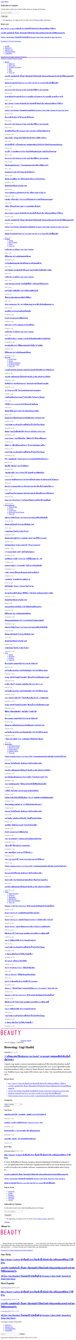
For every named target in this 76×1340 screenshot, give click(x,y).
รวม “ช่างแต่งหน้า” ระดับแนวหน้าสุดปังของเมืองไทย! (23, 839)
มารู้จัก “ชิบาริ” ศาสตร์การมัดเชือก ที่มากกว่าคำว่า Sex (24, 684)
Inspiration (8, 744)
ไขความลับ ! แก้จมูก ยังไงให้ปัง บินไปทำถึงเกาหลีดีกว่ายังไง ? (26, 138)
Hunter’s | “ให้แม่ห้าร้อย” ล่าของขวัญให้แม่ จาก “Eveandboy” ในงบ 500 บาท (31, 988)
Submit (22, 1334)
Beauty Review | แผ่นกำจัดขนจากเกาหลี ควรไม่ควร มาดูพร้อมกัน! (27, 926)
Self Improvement (14, 746)
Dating (11, 655)
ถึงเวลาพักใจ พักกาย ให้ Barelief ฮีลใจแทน (19, 117)
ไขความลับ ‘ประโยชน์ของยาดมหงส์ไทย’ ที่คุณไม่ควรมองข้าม (26, 880)
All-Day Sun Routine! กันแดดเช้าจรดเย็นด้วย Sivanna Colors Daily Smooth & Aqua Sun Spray (31, 37)
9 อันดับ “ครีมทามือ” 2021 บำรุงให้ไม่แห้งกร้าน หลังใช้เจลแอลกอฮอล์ (29, 199)
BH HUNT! (12, 899)
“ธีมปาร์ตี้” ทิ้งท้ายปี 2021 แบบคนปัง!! (17, 845)
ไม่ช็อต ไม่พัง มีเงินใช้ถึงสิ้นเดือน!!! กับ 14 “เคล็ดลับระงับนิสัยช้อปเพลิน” (29, 797)
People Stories (13, 749)
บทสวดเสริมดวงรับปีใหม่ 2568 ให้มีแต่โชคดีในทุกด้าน (23, 607)
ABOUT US (9, 50)
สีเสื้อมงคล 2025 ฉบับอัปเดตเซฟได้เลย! (18, 256)
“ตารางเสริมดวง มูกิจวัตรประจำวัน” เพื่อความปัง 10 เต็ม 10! (25, 192)
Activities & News (9, 1151)
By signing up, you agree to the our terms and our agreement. (27, 20)
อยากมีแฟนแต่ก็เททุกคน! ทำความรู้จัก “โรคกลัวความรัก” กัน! (26, 777)
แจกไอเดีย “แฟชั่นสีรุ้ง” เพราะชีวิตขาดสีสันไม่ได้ (21, 290)
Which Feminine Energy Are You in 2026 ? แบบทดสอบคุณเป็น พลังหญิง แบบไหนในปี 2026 (35, 756)
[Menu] (1, 43)
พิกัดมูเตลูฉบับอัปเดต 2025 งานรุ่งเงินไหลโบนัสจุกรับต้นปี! (24, 620)
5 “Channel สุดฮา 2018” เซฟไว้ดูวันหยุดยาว (19, 552)
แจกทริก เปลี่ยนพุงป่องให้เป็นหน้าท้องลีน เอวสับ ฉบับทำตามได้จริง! (28, 377)
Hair (10, 69)
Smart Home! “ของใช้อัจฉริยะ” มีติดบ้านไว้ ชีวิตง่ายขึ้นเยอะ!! (26, 438)
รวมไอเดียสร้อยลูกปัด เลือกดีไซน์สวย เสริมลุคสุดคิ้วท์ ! (23, 263)
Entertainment (9, 505)
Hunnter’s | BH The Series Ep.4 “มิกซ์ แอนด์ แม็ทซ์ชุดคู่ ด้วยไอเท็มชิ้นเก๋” (30, 906)
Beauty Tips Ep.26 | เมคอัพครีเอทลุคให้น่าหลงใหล (22, 913)
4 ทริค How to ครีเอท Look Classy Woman (19, 249)
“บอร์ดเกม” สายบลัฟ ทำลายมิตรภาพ (17, 579)
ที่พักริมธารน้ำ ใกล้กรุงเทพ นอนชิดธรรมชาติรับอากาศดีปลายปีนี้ (27, 933)
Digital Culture (13, 751)
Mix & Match (13, 242)
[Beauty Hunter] (11, 58)
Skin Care (12, 65)
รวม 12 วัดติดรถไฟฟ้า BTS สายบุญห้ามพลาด (20, 940)
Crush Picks (12, 510)
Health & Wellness (14, 363)
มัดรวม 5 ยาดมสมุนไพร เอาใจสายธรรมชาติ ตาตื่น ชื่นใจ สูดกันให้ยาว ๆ (29, 486)
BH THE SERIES (14, 901)
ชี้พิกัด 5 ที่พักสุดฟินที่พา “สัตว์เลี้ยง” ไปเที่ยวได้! (21, 711)
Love (6, 653)
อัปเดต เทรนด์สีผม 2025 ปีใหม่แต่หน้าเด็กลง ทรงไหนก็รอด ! (25, 179)
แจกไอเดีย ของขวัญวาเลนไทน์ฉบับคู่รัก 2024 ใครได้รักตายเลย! (26, 670)
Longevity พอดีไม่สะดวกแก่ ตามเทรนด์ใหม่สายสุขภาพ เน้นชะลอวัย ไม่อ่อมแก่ (31, 479)
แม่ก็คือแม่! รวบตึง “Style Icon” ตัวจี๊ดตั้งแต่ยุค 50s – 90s (23, 559)
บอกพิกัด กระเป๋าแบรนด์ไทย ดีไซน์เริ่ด (18, 311)
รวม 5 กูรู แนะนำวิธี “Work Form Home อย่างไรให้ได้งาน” (25, 859)
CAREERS (8, 53)
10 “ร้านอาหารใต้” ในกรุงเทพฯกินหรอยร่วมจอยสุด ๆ (23, 390)
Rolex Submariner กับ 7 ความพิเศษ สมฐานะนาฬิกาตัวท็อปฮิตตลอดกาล (29, 304)
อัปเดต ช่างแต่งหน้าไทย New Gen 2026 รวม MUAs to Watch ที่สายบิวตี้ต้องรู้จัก (31, 83)
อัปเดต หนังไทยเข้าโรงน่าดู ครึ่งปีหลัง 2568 (19, 524)
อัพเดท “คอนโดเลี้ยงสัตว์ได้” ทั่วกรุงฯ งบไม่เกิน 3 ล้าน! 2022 (25, 431)
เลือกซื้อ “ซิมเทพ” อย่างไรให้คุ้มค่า (17, 466)
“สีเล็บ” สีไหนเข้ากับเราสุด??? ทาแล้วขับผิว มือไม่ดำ (23, 206)
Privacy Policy (39, 20)
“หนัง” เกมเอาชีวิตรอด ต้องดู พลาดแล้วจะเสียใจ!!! (22, 572)
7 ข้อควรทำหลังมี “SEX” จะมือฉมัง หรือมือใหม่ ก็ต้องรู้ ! (24, 739)
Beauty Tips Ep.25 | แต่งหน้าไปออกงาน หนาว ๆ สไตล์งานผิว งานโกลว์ (29, 919)
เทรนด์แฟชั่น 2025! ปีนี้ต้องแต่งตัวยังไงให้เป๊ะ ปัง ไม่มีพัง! (24, 345)
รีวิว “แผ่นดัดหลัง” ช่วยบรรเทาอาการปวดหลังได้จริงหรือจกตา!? (26, 459)
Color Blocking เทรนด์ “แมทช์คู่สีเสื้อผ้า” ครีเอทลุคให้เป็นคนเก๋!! (27, 284)
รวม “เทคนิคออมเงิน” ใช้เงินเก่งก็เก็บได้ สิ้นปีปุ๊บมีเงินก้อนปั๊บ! (26, 784)
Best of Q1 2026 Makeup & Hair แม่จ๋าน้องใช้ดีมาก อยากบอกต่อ (26, 90)
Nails (10, 71)
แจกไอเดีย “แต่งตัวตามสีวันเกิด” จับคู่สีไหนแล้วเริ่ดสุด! (23, 818)
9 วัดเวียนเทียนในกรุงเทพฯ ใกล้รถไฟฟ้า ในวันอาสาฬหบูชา (25, 397)
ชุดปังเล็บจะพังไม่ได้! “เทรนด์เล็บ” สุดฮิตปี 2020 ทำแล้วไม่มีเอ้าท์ (25, 1114)
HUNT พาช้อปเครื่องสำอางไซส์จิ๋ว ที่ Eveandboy (21, 981)
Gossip (11, 509)
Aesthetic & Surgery (15, 67)
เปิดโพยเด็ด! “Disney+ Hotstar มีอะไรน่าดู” (19, 586)
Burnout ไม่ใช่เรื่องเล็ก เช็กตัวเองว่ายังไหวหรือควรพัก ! (23, 763)
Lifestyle (7, 357)
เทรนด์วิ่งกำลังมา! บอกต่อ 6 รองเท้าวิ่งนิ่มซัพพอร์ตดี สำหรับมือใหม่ (27, 338)
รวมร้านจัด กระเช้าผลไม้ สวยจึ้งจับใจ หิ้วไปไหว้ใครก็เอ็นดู (24, 424)
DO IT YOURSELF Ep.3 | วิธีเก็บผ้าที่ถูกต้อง (20, 967)
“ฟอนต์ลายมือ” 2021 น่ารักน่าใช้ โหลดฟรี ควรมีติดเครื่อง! (24, 472)
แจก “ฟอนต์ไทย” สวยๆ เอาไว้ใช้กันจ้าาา (19, 852)
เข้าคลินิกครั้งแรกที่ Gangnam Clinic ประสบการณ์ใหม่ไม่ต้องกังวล (27, 131)
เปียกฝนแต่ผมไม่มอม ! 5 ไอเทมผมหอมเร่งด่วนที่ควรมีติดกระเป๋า (26, 165)
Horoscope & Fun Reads (16, 512)
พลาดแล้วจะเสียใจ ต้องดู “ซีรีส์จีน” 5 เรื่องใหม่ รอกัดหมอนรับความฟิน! (29, 593)
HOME (7, 46)
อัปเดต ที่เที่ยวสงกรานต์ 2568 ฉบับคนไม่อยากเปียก (22, 411)
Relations (12, 656)
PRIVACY (8, 48)
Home (13, 1042)
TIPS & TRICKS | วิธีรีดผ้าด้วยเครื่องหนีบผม (20, 974)
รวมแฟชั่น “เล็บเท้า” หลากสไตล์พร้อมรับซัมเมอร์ (20, 1139)
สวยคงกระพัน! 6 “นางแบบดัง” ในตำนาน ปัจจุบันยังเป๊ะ (23, 565)
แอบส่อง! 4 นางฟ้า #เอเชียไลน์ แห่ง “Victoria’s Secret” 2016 (23, 1122)
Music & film (13, 507)
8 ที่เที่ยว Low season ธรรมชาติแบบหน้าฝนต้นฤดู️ (21, 404)
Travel (11, 361)
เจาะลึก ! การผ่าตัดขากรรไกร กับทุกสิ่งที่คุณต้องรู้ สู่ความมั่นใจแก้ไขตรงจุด (30, 151)
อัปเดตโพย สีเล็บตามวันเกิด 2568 (16, 186)
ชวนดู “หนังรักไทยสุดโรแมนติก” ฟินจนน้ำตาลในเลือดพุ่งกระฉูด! (27, 677)
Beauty (7, 62)
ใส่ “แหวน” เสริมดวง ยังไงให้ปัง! (16, 961)
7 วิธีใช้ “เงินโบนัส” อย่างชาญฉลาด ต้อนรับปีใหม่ (22, 791)
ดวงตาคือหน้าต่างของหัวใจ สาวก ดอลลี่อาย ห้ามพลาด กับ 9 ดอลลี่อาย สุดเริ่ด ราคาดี (34, 96)
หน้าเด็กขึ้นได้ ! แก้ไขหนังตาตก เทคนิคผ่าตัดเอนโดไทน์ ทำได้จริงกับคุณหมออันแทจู (33, 144)
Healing (11, 658)
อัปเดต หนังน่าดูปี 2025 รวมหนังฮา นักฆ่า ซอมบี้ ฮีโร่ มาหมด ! (26, 538)
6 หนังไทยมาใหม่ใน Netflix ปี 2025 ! (17, 531)
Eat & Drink (12, 359)
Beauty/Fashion (14, 893)
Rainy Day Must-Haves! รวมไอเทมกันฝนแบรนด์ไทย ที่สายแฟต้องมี (28, 500)
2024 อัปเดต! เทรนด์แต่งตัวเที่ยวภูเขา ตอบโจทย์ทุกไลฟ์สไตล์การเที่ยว (28, 270)
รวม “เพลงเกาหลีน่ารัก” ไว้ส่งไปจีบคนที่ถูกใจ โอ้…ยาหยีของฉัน (26, 698)
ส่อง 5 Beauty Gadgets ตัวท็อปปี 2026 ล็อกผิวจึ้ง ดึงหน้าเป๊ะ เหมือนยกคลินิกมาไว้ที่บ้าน (28, 28)
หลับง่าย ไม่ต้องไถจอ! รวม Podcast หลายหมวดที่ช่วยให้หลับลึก (26, 517)
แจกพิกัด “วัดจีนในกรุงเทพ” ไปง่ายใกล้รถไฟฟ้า (21, 825)
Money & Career (14, 747)
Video (7, 892)
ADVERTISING (10, 52)
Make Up (12, 64)
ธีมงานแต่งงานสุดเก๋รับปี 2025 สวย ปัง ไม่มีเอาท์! (21, 663)
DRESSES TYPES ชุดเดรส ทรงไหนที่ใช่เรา (20, 325)
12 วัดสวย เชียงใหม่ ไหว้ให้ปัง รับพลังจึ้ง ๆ (19, 954)
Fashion (7, 239)
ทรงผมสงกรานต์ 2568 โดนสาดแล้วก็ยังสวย (19, 172)
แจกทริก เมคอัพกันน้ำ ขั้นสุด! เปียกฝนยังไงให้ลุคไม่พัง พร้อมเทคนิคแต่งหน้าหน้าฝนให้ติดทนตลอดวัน (33, 33)
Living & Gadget (14, 364)
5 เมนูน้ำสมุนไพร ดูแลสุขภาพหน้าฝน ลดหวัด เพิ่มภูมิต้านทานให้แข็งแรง (29, 370)
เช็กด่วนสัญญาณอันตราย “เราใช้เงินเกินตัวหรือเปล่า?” (23, 804)
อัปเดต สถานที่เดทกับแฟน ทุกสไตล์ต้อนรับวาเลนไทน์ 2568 (24, 418)
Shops (11, 244)
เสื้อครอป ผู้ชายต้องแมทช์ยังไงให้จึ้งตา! (18, 297)
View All (11, 72)
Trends (11, 240)
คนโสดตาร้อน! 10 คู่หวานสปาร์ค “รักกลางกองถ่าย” (22, 545)
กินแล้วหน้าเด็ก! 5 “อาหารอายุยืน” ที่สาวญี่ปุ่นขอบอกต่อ (22, 1130)
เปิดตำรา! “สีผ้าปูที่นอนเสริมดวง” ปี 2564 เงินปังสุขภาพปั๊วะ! (25, 445)
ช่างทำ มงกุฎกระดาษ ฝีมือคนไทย (16, 318)
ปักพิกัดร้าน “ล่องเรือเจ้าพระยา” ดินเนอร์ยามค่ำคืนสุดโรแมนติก (27, 383)
